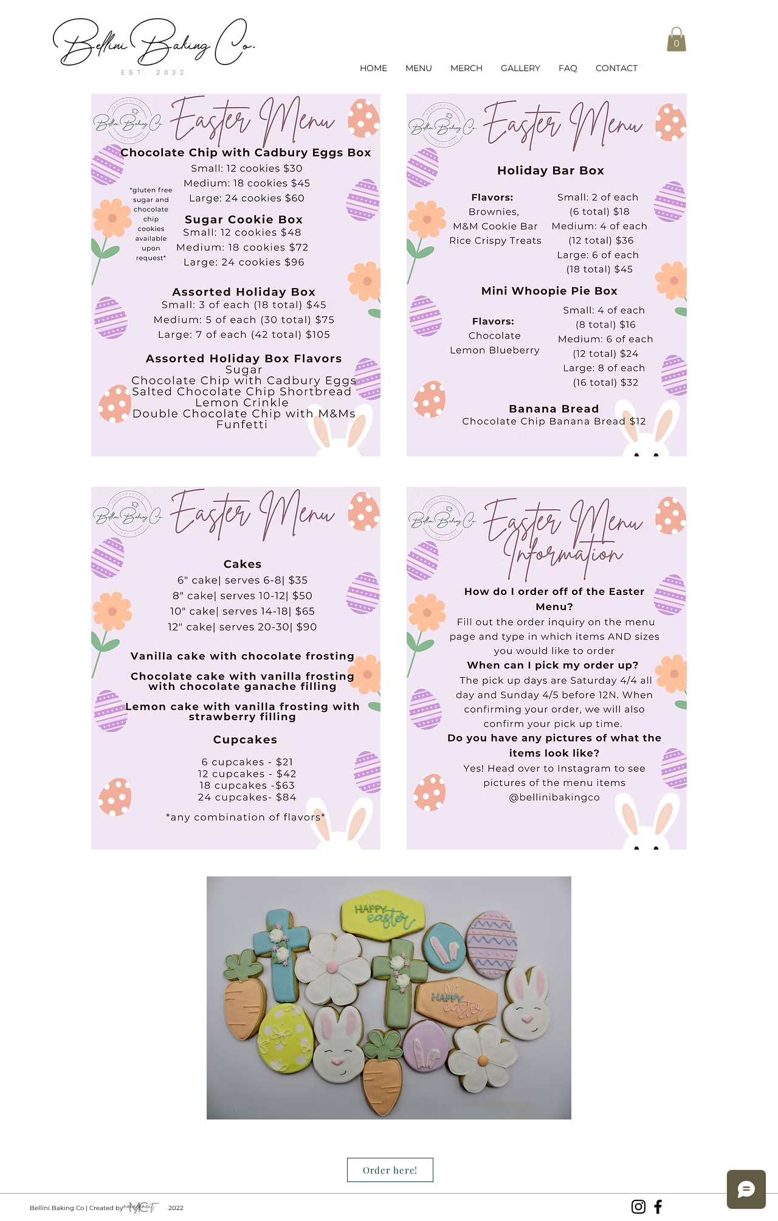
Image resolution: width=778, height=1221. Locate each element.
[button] (676, 39)
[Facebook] (658, 1206)
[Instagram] (638, 1206)
